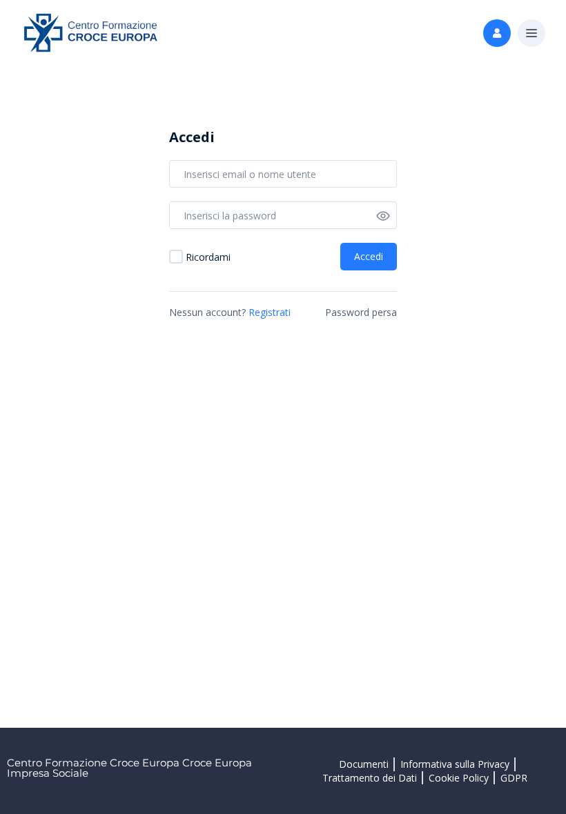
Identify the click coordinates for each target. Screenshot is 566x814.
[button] (531, 33)
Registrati (269, 312)
